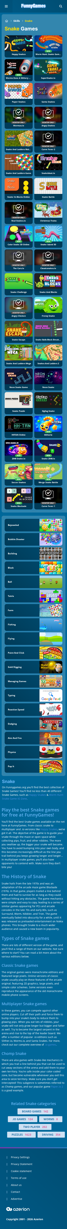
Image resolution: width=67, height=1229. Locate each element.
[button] (60, 6)
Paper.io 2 (57, 1086)
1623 (28, 1134)
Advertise (16, 1199)
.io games (50, 1044)
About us (16, 1185)
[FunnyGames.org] (6, 21)
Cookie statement (21, 1171)
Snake (28, 21)
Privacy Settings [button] (20, 1157)
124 (30, 1119)
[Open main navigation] (6, 6)
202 (44, 1127)
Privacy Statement (21, 1164)
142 (45, 1111)
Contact (15, 1191)
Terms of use (18, 1178)
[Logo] (34, 6)
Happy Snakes (37, 795)
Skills (16, 21)
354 (58, 1134)
